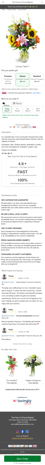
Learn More (36, 93)
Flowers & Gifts (11, 9)
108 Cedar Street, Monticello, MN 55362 (22, 420)
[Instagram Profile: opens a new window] (17, 431)
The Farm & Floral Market (22, 2)
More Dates (38, 110)
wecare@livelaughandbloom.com (22, 424)
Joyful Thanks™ (21, 336)
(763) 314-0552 (22, 422)
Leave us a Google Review (22, 438)
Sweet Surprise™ (21, 282)
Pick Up (18, 103)
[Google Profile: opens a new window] (27, 431)
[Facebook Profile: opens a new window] (22, 431)
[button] (40, 460)
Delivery (6, 104)
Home (3, 9)
